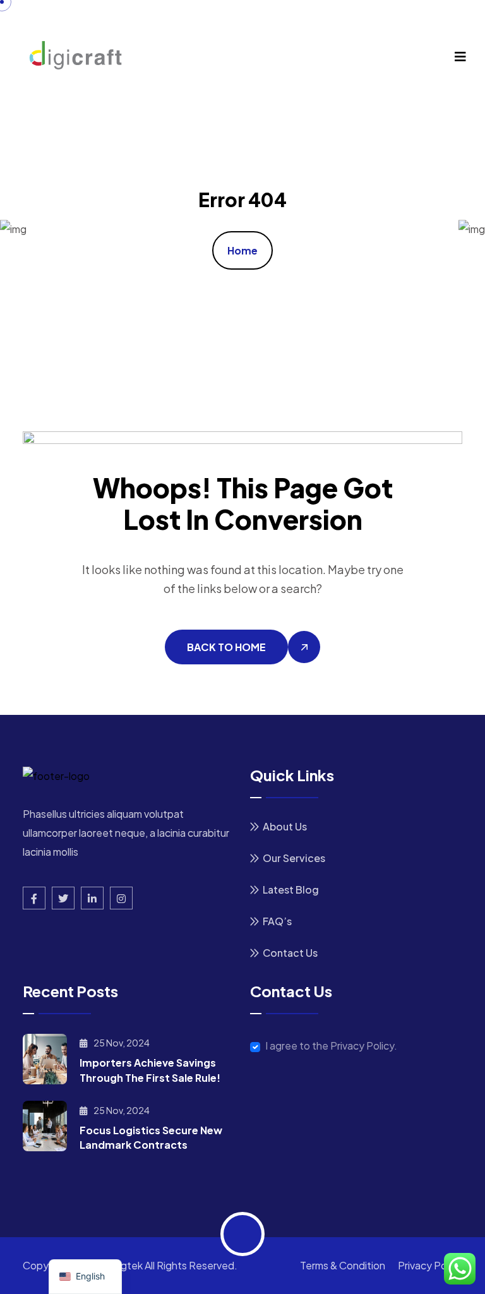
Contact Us (290, 952)
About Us (285, 826)
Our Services (294, 858)
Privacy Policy (430, 1265)
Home (242, 250)
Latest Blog (291, 889)
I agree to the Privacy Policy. (331, 1045)
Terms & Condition (342, 1265)
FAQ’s (277, 921)
